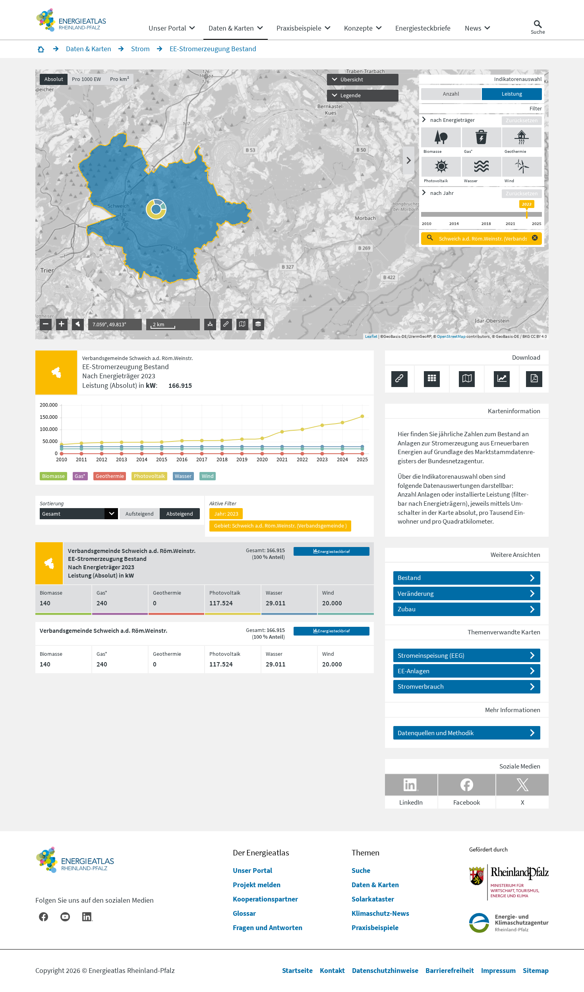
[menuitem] (167, 28)
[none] (171, 28)
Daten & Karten (375, 884)
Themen (365, 853)
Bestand (409, 577)
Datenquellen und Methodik (436, 732)
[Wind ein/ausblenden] (522, 167)
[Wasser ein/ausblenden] (481, 167)
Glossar (244, 913)
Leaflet (371, 336)
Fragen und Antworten (267, 927)
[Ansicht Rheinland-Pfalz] (77, 324)
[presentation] (292, 204)
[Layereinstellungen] (258, 324)
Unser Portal (252, 870)
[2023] (527, 215)
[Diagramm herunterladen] (502, 379)
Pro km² (119, 79)
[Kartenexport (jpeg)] (242, 324)
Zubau (407, 609)
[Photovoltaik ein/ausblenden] (441, 167)
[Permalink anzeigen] (226, 324)
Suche (361, 870)
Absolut (53, 79)
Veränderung (416, 593)
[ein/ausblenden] (408, 160)
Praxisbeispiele (375, 927)
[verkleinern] (45, 324)
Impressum (498, 970)
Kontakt (332, 970)
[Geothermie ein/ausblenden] (521, 137)
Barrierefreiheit (449, 970)
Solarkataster (373, 898)
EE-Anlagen (413, 670)
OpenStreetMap (451, 336)
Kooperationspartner (265, 898)
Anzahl (451, 93)
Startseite (297, 970)
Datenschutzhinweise (385, 970)
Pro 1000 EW (86, 79)
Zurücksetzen (522, 120)
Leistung (512, 93)
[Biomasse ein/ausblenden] (441, 137)
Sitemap (536, 970)
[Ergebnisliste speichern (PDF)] (534, 379)
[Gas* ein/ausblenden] (481, 137)
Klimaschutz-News (380, 913)
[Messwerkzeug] (210, 324)
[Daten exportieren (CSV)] (432, 379)
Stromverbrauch (421, 686)
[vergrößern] (62, 324)
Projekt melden (256, 884)
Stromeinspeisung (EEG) (431, 655)
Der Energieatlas (261, 853)
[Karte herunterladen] (467, 379)
